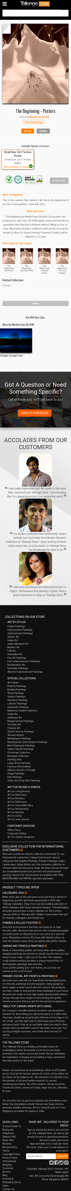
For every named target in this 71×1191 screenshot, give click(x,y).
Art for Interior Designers (21, 836)
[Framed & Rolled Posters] (39, 922)
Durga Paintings (15, 773)
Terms (5, 1150)
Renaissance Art (16, 664)
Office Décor (14, 829)
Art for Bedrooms (17, 794)
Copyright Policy (11, 1154)
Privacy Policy (9, 1157)
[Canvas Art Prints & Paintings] (46, 946)
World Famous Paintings (20, 731)
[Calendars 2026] (26, 892)
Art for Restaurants (18, 808)
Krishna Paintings (16, 686)
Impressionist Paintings (20, 633)
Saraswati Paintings (18, 707)
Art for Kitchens (16, 798)
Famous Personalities (19, 766)
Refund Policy (9, 1147)
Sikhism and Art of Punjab (21, 770)
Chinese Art (13, 728)
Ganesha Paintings (17, 700)
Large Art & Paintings (18, 763)
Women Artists (15, 735)
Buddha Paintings (16, 689)
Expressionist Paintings (20, 629)
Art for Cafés (14, 815)
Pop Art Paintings (16, 657)
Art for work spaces (18, 819)
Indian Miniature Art (17, 643)
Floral (5, 285)
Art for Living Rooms (18, 791)
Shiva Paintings (15, 693)
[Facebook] (56, 1163)
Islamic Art (13, 636)
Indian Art (12, 640)
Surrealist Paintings (17, 668)
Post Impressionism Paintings (23, 661)
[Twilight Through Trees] (16, 340)
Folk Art (11, 650)
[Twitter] (51, 1163)
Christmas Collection (18, 752)
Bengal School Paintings (20, 721)
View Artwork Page (34, 122)
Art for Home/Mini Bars (20, 805)
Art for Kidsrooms (17, 801)
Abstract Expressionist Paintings (25, 671)
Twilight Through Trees (11, 355)
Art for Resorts (15, 812)
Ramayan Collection (18, 756)
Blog (4, 1175)
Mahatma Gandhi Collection (22, 710)
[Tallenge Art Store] (35, 4)
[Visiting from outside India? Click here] (21, 849)
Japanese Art (14, 717)
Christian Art (14, 724)
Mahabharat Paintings (19, 738)
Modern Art (13, 647)
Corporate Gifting (16, 833)
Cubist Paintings (16, 626)
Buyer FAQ (8, 1140)
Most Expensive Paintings (21, 745)
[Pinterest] (66, 1163)
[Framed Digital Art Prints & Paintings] (56, 976)
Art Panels (13, 682)
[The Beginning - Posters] (35, 63)
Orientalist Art (14, 654)
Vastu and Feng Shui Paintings (23, 780)
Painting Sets (14, 759)
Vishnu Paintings (16, 696)
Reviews (6, 1143)
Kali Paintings (14, 777)
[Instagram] (61, 1163)
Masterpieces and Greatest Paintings (27, 742)
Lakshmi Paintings (17, 703)
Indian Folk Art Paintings (20, 749)
